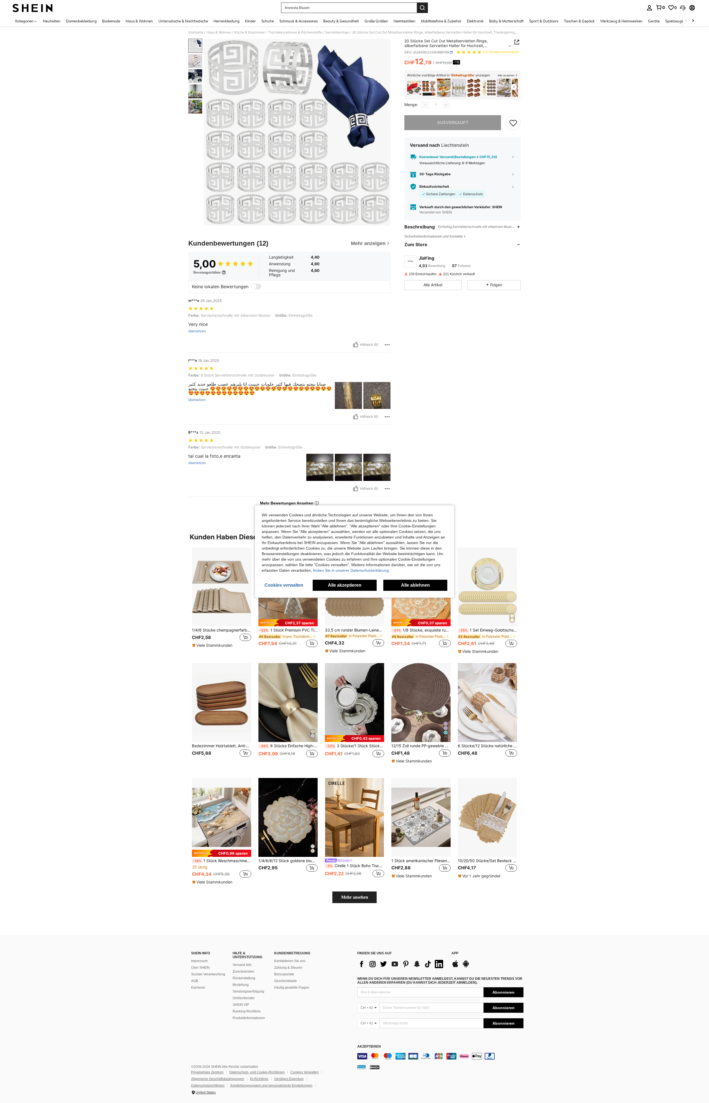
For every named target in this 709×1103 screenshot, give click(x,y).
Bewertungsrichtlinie (206, 272)
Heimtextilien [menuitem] (404, 21)
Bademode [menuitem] (111, 21)
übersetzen (197, 331)
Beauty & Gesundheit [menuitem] (341, 21)
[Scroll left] (686, 21)
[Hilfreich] (355, 344)
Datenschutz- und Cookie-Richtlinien (257, 1072)
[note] (213, 645)
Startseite (195, 32)
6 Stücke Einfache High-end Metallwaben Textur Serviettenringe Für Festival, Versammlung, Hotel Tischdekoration (289, 746)
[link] (660, 7)
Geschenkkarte (285, 981)
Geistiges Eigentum (289, 1079)
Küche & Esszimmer (249, 32)
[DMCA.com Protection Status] (374, 1067)
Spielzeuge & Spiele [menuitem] (681, 21)
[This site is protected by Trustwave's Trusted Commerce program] (361, 1067)
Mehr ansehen (354, 897)
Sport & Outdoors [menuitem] (543, 21)
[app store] (455, 966)
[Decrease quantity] (425, 104)
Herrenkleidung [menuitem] (227, 21)
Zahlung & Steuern (288, 968)
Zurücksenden (243, 971)
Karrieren (198, 987)
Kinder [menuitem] (250, 21)
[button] (682, 7)
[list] (401, 964)
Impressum (199, 961)
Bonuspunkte (284, 974)
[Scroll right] (693, 21)
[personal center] (649, 7)
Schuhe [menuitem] (267, 21)
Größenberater (244, 998)
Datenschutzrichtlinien (208, 1085)
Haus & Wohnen (219, 32)
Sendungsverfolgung (248, 991)
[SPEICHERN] (513, 122)
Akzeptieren (369, 1046)
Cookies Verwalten (305, 1072)
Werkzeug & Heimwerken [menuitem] (621, 21)
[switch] (256, 286)
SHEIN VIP (241, 1005)
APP (454, 953)
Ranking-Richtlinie (247, 1011)
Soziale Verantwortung (208, 974)
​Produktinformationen (249, 1018)
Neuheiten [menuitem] (51, 21)
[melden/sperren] (387, 344)
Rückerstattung (244, 978)
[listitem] (414, 88)
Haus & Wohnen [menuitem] (139, 21)
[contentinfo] (440, 1056)
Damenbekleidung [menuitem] (81, 21)
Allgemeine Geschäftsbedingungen (217, 1079)
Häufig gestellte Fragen (291, 987)
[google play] (466, 966)
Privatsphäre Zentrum (207, 1072)
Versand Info (242, 965)
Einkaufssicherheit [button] (434, 187)
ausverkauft (452, 122)
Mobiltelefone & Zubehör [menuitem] (441, 21)
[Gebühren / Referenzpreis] (433, 63)
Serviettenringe (337, 32)
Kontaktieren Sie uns (289, 961)
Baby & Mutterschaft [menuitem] (506, 21)
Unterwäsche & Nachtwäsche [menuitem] (183, 21)
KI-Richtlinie (259, 1079)
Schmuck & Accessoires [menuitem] (298, 21)
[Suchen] (422, 7)
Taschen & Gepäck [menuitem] (579, 21)
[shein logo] (32, 8)
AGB (194, 981)
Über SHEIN (200, 968)
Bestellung (241, 985)
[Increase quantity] (446, 104)
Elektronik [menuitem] (475, 21)
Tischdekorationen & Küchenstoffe (295, 32)
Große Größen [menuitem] (376, 21)
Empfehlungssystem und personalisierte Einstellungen (271, 1085)
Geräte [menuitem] (654, 21)
